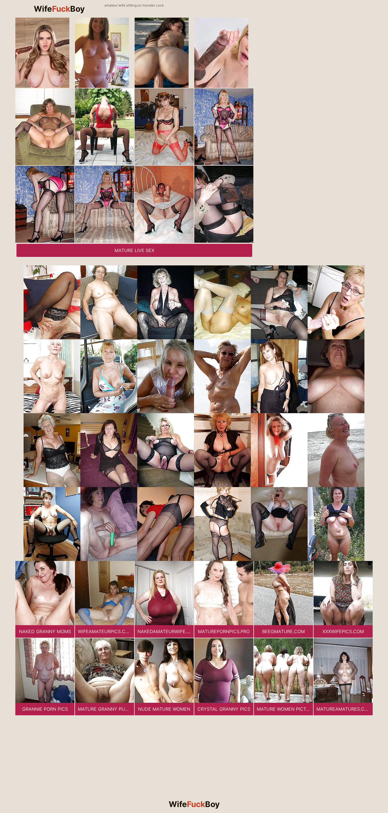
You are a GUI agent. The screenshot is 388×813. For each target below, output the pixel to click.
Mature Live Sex (134, 250)
